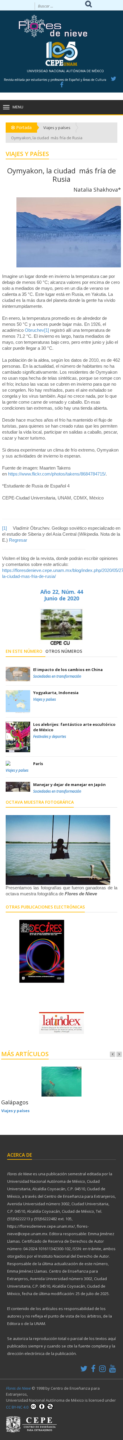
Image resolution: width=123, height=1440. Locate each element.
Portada (23, 127)
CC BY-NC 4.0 (17, 1407)
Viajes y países (56, 127)
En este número (24, 651)
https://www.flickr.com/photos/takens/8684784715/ (57, 473)
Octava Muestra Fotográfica (40, 802)
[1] (46, 330)
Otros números (63, 651)
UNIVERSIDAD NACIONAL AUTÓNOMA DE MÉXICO (65, 71)
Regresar (18, 540)
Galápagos (14, 1102)
